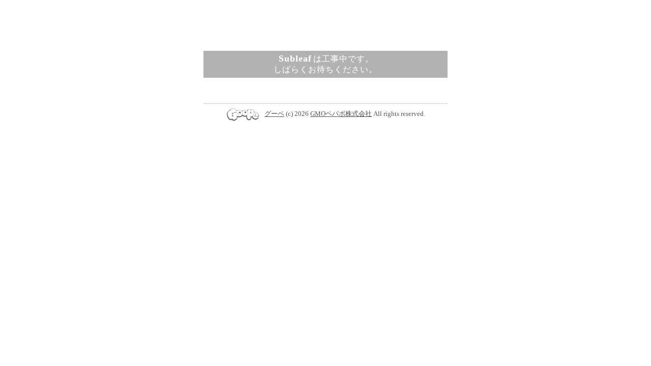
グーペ (274, 113)
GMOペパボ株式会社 (341, 113)
